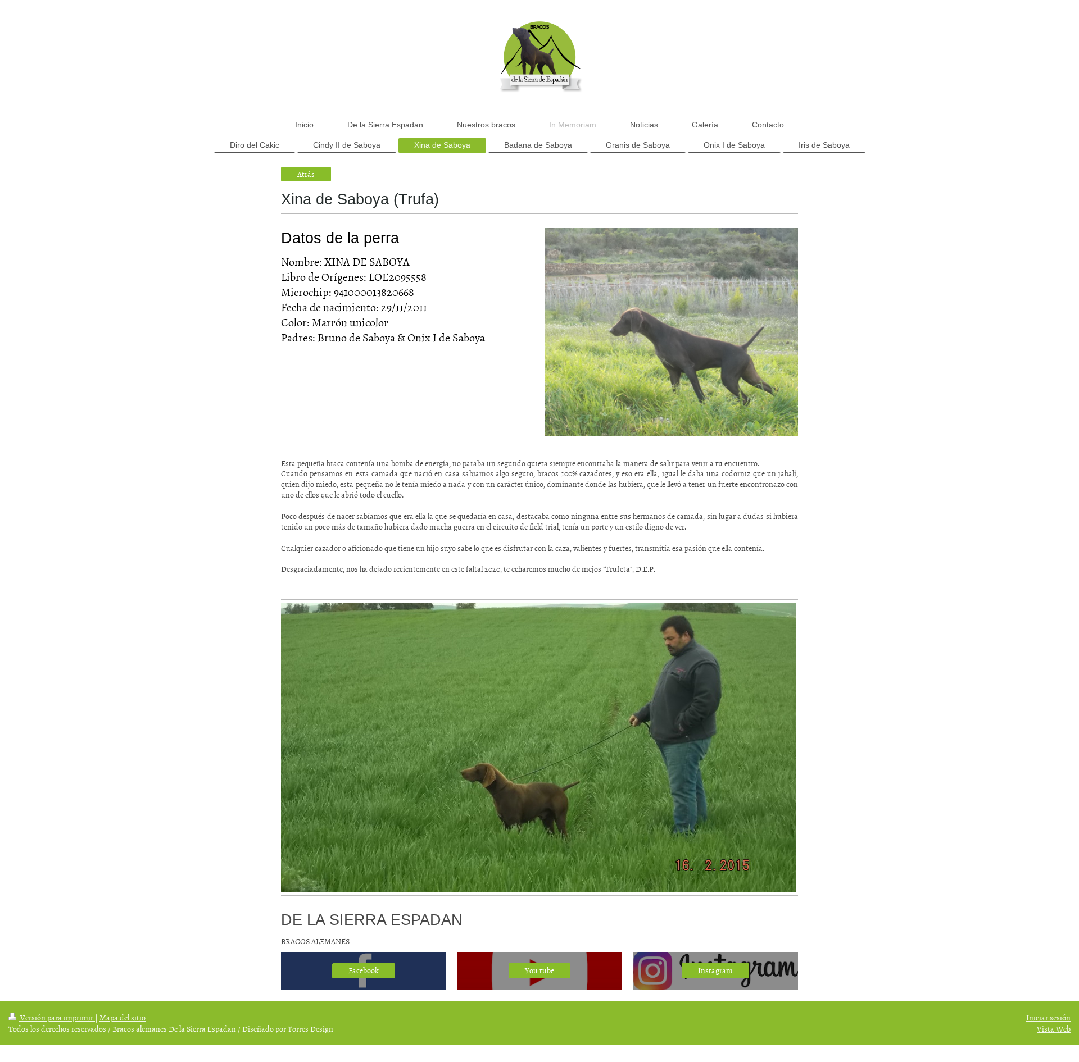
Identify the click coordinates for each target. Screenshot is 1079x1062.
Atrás (306, 174)
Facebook (363, 970)
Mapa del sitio (122, 1017)
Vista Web (1054, 1028)
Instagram (715, 970)
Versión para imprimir (57, 1017)
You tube (539, 970)
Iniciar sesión (1048, 1017)
